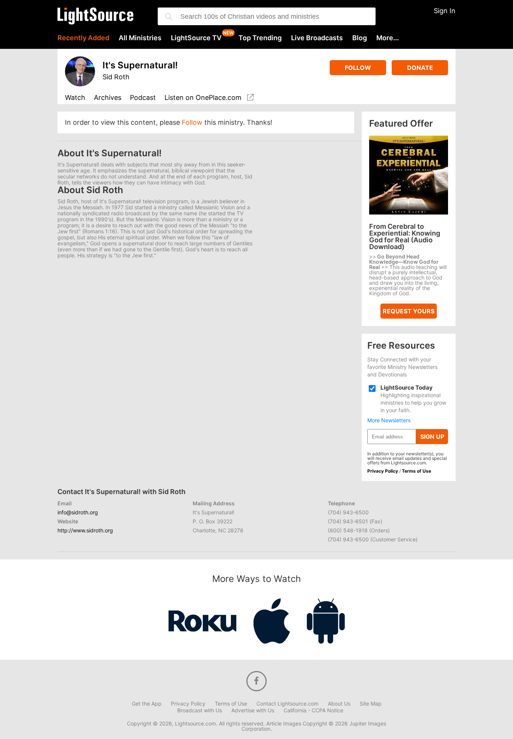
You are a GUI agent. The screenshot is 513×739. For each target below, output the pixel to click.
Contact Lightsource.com (287, 703)
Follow (358, 67)
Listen (202, 97)
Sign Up (432, 436)
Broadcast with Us (199, 710)
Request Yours (409, 311)
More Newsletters (388, 420)
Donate (420, 67)
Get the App (146, 703)
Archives (107, 97)
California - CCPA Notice (313, 710)
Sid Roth (116, 77)
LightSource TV (196, 38)
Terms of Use (416, 471)
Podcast (143, 97)
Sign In (445, 11)
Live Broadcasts (317, 38)
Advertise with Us (252, 710)
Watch (75, 97)
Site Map (371, 703)
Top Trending (260, 38)
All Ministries (140, 38)
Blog (359, 38)
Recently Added (83, 38)
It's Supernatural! (140, 65)
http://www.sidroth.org (85, 530)
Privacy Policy (382, 471)
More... (387, 38)
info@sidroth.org (77, 512)
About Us (339, 703)
